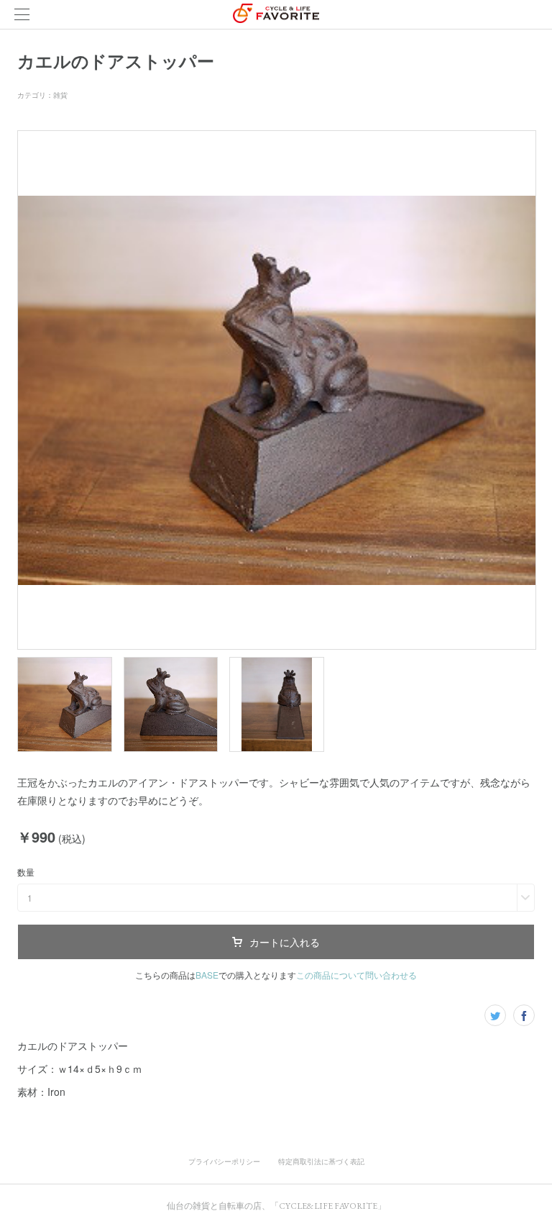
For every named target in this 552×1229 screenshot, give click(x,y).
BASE (207, 975)
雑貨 (60, 95)
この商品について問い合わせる (356, 975)
